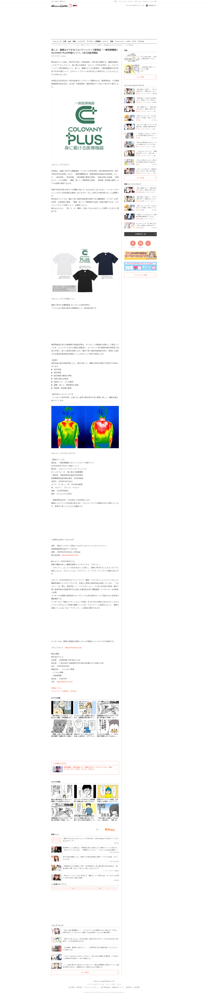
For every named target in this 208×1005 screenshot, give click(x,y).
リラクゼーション (110, 888)
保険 (74, 41)
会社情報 (71, 987)
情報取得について (118, 987)
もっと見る (85, 972)
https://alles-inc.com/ (64, 682)
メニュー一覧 (153, 1)
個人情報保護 (105, 987)
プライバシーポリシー (91, 987)
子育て (115, 1)
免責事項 (129, 987)
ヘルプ (118, 984)
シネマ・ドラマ (131, 41)
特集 (125, 50)
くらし (120, 1)
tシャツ (66, 888)
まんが (136, 1)
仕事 (64, 41)
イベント (105, 41)
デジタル (141, 41)
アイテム (90, 41)
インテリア (81, 41)
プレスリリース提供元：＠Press (63, 691)
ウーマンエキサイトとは (95, 984)
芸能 (111, 41)
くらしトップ (56, 41)
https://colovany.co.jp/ (73, 648)
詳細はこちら (56, 688)
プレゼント (145, 1)
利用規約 (79, 987)
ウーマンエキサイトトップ (135, 5)
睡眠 (100, 888)
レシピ (124, 1)
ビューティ (130, 1)
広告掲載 (136, 987)
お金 (69, 41)
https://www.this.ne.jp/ (70, 555)
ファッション (119, 41)
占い (140, 1)
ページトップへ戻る (140, 275)
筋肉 (73, 888)
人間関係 (98, 41)
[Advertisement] (104, 23)
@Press (63, 56)
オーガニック (91, 888)
